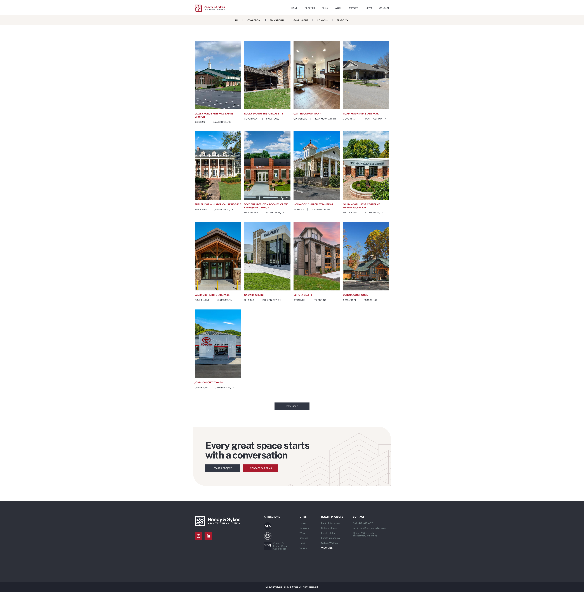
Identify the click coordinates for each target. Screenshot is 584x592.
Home (294, 8)
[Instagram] (198, 536)
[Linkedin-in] (208, 536)
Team (325, 8)
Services (353, 8)
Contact (384, 8)
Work (338, 8)
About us (310, 8)
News (369, 8)
